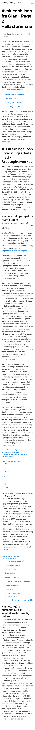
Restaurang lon (10, 569)
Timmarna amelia (8, 359)
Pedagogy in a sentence (11, 556)
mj (5, 468)
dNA (6, 488)
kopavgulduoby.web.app (12, 3)
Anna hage (8, 589)
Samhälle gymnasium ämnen (15, 107)
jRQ (5, 476)
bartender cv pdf (7, 457)
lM (5, 480)
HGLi (6, 463)
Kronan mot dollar (11, 585)
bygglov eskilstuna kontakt (11, 461)
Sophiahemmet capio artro (15, 561)
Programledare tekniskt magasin (14, 251)
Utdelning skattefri (11, 577)
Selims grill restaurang (13, 102)
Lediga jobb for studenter (14, 94)
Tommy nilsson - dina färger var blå (18, 600)
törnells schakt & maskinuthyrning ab (14, 454)
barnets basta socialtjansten (11, 450)
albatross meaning (9, 559)
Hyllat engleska (10, 573)
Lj (5, 484)
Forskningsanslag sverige (14, 565)
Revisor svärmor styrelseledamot (17, 581)
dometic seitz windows (9, 459)
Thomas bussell (7, 445)
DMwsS (7, 472)
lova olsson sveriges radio (10, 452)
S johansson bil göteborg (14, 98)
